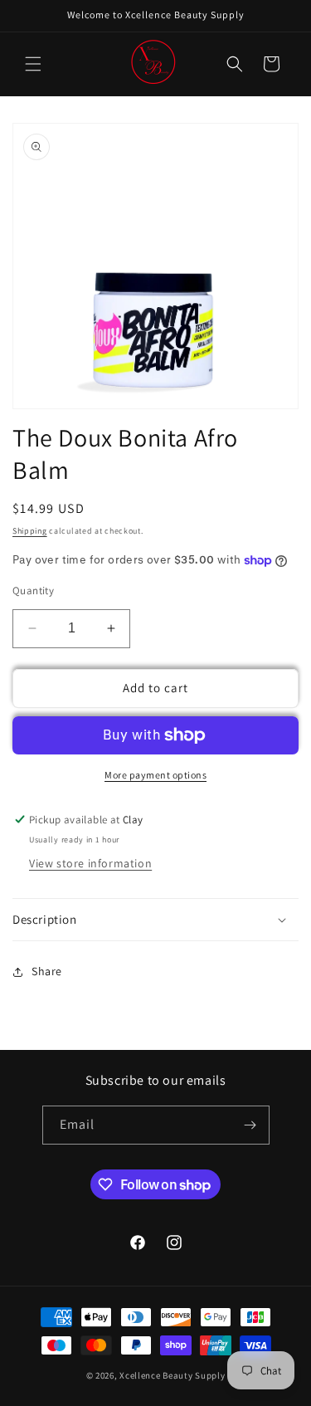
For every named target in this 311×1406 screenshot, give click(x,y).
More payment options (155, 775)
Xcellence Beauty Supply (172, 1375)
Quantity (33, 590)
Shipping (29, 530)
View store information (90, 863)
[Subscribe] (250, 1125)
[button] (33, 64)
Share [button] (47, 971)
